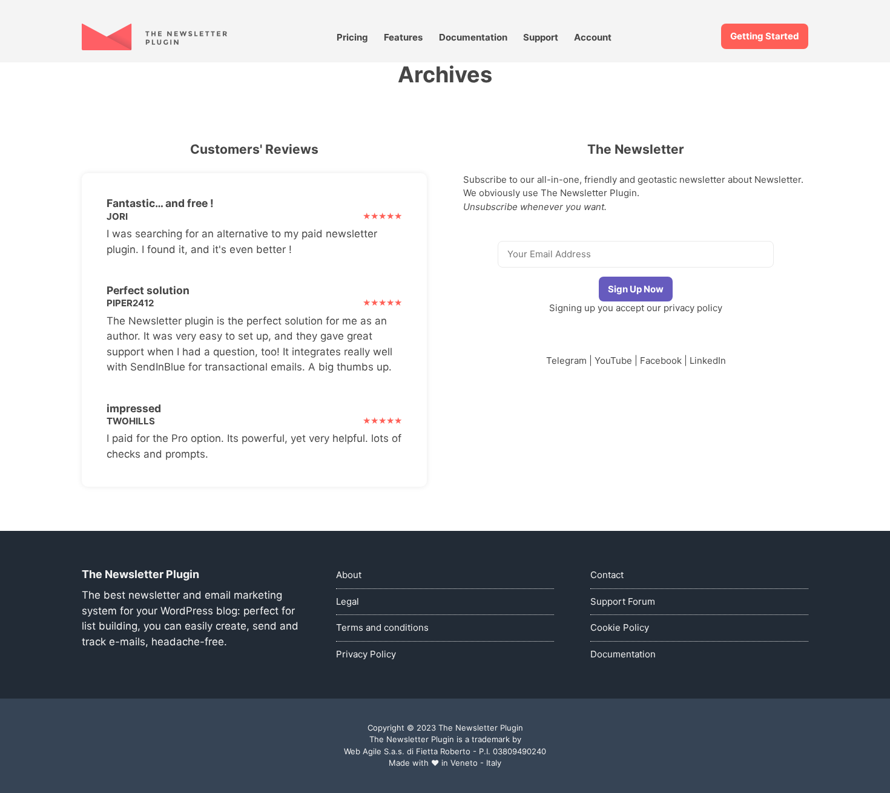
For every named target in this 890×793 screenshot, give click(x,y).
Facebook (661, 360)
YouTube (613, 360)
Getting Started (764, 36)
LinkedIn (708, 360)
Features (403, 37)
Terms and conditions (382, 627)
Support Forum (622, 601)
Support (540, 37)
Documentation (473, 37)
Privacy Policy (366, 654)
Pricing (352, 37)
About (348, 575)
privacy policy (693, 308)
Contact (607, 575)
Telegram (566, 360)
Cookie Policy (619, 627)
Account (592, 37)
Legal (347, 601)
